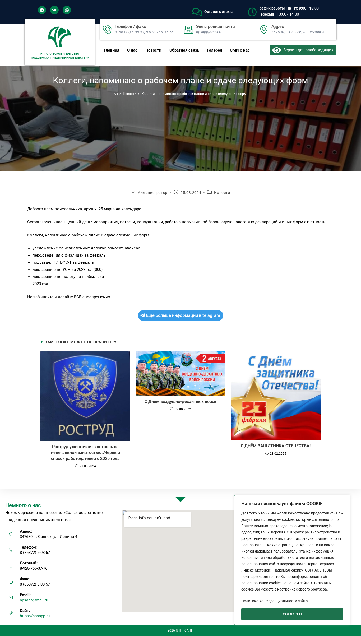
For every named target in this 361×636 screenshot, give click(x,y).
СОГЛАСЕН (292, 614)
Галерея (214, 50)
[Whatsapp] (67, 10)
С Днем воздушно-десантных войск (180, 401)
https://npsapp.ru (35, 616)
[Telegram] (42, 10)
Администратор (153, 193)
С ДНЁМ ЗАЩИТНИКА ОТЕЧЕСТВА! (276, 445)
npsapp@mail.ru (34, 600)
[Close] (345, 499)
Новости (153, 50)
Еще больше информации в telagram (183, 315)
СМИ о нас (240, 50)
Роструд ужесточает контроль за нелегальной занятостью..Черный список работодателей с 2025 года (85, 452)
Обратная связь (184, 50)
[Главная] (116, 94)
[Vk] (54, 10)
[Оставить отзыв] (197, 11)
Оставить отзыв (218, 12)
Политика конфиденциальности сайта (274, 601)
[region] (292, 560)
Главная (111, 50)
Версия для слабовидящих (307, 50)
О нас (132, 50)
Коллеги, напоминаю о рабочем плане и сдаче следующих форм (194, 94)
